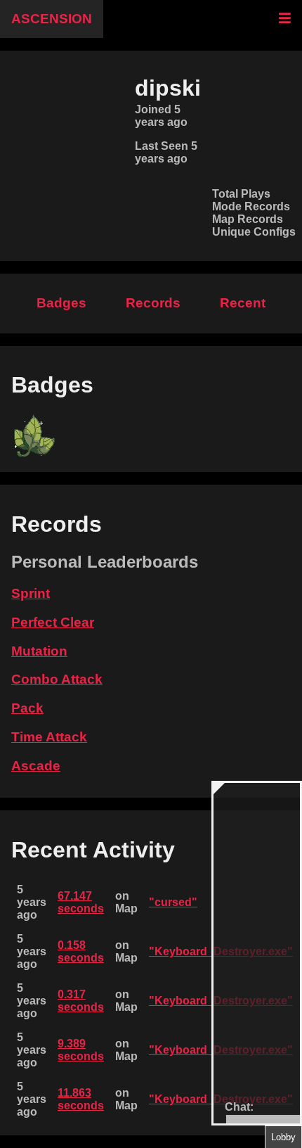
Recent (242, 302)
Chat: (239, 1107)
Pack (27, 708)
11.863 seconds (81, 1099)
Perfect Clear (52, 622)
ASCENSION (51, 18)
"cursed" (173, 902)
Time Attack (49, 736)
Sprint (30, 593)
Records (153, 302)
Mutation (39, 651)
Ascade (35, 765)
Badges (61, 302)
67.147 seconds (81, 902)
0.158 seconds (81, 951)
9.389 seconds (81, 1050)
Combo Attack (57, 679)
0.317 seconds (81, 1000)
